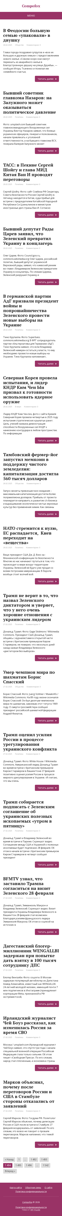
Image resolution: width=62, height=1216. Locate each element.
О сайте (48, 1187)
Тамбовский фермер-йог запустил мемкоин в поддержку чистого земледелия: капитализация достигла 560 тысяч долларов (31, 466)
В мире (18, 406)
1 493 (44, 1159)
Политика (19, 117)
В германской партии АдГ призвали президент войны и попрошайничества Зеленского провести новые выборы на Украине (30, 310)
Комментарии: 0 (34, 45)
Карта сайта (16, 1187)
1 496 (29, 1165)
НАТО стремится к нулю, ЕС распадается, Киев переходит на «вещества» (30, 535)
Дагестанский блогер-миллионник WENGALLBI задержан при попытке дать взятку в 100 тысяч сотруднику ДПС (31, 955)
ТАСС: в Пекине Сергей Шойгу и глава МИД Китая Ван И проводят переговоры (28, 172)
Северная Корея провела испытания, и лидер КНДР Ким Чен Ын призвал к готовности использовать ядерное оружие (30, 390)
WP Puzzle (35, 1209)
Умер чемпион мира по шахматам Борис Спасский (29, 677)
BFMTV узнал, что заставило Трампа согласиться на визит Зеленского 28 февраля (28, 886)
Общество (19, 45)
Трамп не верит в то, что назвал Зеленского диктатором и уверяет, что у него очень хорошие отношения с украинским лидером (30, 607)
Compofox (27, 1202)
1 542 (46, 1165)
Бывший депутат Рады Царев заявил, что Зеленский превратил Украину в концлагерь (28, 236)
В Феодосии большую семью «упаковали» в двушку (26, 35)
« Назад (9, 1159)
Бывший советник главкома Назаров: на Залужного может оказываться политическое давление (29, 102)
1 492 (33, 1159)
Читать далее (45, 78)
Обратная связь (33, 1187)
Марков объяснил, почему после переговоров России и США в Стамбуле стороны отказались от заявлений (28, 1094)
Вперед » (10, 1171)
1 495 (18, 1165)
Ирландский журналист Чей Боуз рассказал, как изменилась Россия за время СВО (29, 1025)
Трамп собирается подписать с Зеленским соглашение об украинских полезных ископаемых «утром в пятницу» (29, 814)
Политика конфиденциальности (31, 1191)
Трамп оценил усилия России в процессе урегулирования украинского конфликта (30, 742)
